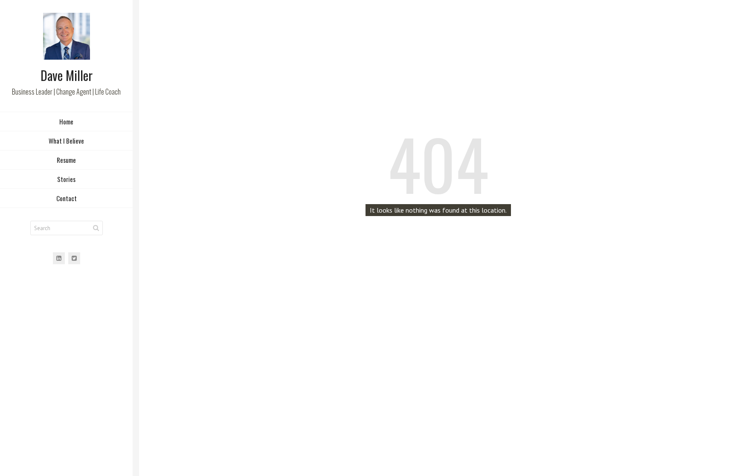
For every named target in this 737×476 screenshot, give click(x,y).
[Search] (96, 228)
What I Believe (66, 140)
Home (66, 121)
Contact (66, 198)
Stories (66, 179)
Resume (66, 159)
